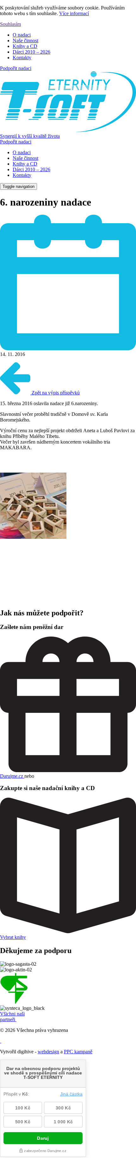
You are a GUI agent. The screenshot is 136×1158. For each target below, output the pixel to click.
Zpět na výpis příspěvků (55, 392)
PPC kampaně (78, 1051)
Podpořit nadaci (15, 68)
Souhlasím (10, 24)
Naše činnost (25, 40)
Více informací (74, 13)
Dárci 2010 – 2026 (31, 52)
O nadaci (22, 35)
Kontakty (22, 57)
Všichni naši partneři (12, 1016)
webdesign (48, 1051)
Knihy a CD (25, 46)
